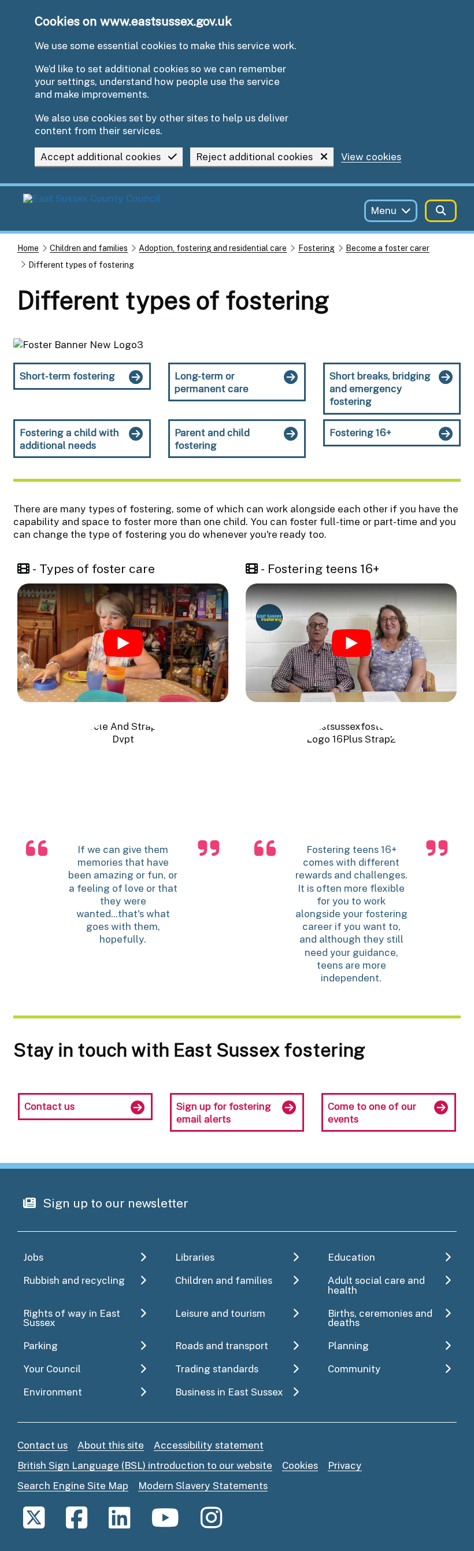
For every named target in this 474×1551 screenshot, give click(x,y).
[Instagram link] (211, 1517)
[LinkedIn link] (119, 1517)
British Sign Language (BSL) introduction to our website (144, 1465)
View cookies (371, 157)
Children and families (89, 248)
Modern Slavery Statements (203, 1485)
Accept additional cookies (100, 156)
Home (28, 248)
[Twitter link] (33, 1517)
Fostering (316, 248)
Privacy (345, 1465)
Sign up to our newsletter (114, 1202)
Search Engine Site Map (72, 1485)
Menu (384, 210)
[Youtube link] (165, 1517)
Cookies (300, 1465)
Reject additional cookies (254, 156)
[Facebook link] (76, 1517)
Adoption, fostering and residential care (213, 248)
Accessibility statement (209, 1445)
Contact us (42, 1445)
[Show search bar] (441, 211)
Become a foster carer (387, 248)
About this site (110, 1445)
